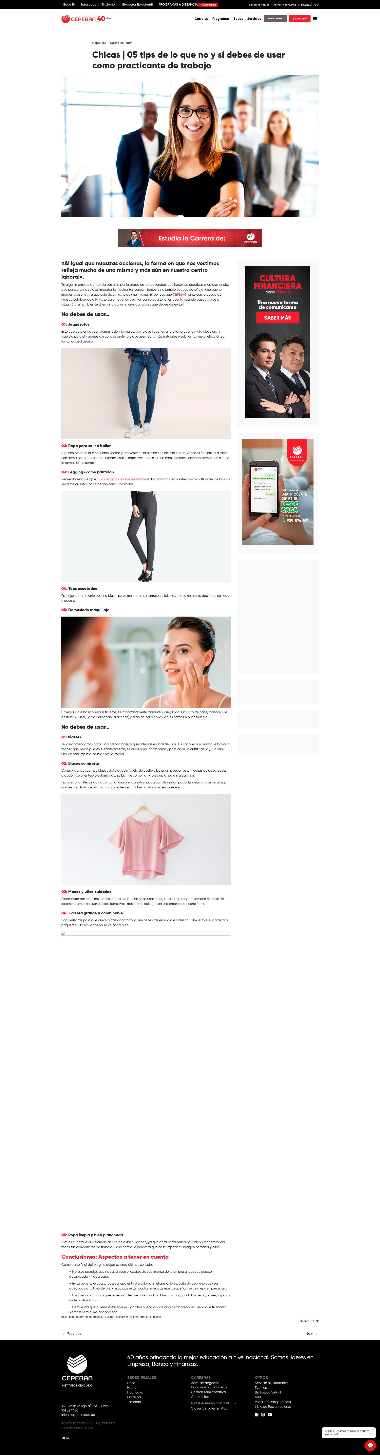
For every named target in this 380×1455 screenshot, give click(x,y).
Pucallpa (134, 1397)
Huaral (132, 1388)
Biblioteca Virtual (259, 4)
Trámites (306, 5)
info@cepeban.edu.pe (78, 1415)
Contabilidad (201, 1397)
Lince (131, 1383)
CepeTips (99, 43)
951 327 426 (69, 1410)
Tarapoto (134, 1402)
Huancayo (135, 1392)
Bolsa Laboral (275, 18)
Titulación (109, 4)
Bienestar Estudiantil (137, 4)
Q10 (316, 5)
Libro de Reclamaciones (273, 1407)
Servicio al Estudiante (271, 1383)
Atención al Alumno (285, 4)
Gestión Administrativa (208, 1392)
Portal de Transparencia (273, 1402)
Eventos (261, 1388)
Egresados (88, 4)
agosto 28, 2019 (120, 43)
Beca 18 (69, 4)
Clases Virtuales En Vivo (209, 1408)
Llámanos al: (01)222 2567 (259, 718)
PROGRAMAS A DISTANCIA (187, 4)
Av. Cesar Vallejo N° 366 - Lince (85, 1406)
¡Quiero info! (300, 18)
